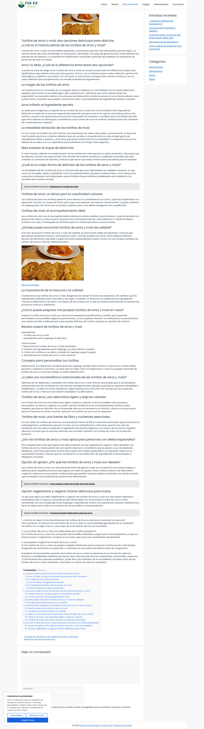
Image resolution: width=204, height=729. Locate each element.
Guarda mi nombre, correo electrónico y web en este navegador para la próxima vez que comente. (77, 707)
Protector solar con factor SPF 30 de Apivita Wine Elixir (165, 36)
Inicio (104, 4)
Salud (114, 4)
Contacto (178, 4)
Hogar (146, 4)
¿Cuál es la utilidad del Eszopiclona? (161, 22)
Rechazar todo (37, 715)
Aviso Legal (107, 725)
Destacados (161, 4)
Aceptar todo (27, 720)
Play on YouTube (30, 284)
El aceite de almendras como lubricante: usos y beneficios (51, 636)
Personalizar (16, 715)
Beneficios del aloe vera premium (39, 639)
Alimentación (130, 4)
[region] (27, 709)
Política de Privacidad (89, 725)
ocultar (41, 570)
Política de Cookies (123, 725)
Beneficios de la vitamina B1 (163, 41)
